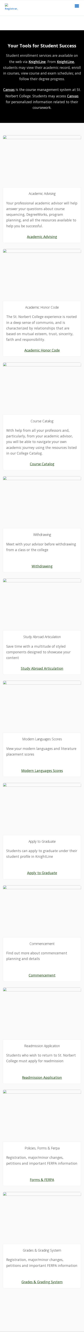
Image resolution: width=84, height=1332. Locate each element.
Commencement (42, 975)
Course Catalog (42, 464)
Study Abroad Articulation (42, 668)
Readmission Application (42, 1077)
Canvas (9, 89)
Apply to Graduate (42, 872)
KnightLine (37, 61)
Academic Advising (42, 236)
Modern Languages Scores (42, 770)
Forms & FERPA (42, 1179)
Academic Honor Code (42, 350)
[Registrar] (10, 8)
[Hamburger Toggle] (77, 7)
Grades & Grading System (42, 1282)
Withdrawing (42, 566)
